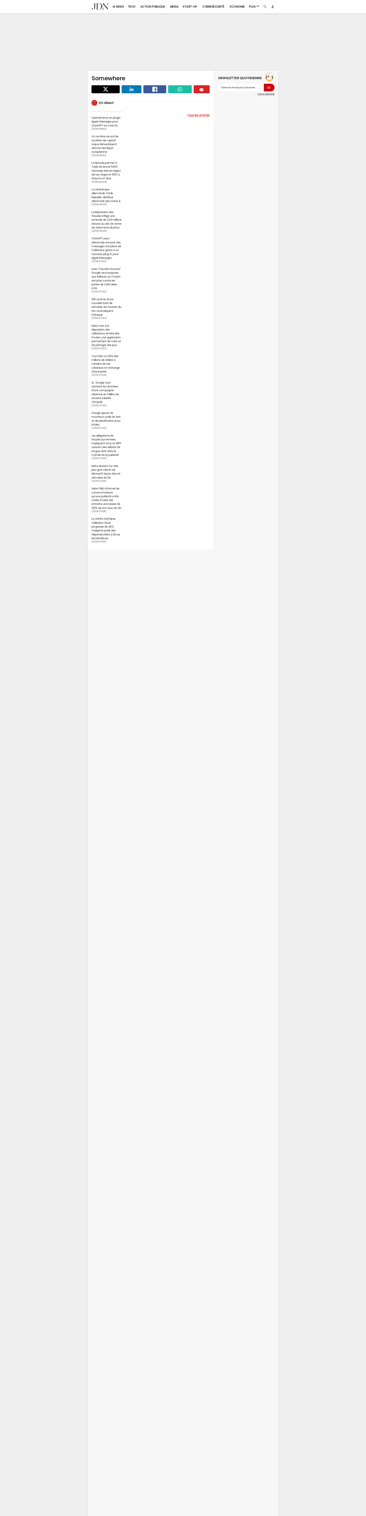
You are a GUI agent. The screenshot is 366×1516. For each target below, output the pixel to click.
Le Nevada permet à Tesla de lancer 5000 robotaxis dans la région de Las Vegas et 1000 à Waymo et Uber (106, 171)
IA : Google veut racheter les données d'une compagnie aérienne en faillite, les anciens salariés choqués (105, 392)
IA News (118, 6)
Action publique (152, 6)
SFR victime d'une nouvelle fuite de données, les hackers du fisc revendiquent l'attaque (106, 307)
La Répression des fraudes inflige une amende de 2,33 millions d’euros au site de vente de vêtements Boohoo (107, 220)
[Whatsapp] (180, 89)
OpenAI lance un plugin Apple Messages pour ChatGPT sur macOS (106, 121)
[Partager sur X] (106, 89)
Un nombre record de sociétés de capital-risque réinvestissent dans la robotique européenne (105, 144)
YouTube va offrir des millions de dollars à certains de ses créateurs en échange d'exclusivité (106, 364)
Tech (131, 6)
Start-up (190, 6)
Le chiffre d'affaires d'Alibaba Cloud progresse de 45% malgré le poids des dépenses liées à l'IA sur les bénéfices (106, 528)
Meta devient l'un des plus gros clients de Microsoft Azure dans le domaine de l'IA (106, 472)
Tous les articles (198, 115)
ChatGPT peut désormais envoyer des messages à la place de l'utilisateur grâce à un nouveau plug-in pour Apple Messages (106, 248)
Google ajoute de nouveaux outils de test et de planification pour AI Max (106, 419)
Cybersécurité (213, 6)
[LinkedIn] (131, 89)
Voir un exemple (266, 94)
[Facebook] (154, 89)
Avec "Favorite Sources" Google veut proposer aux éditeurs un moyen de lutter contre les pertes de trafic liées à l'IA (106, 279)
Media (174, 6)
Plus (252, 6)
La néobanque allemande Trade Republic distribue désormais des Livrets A (106, 195)
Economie (237, 6)
